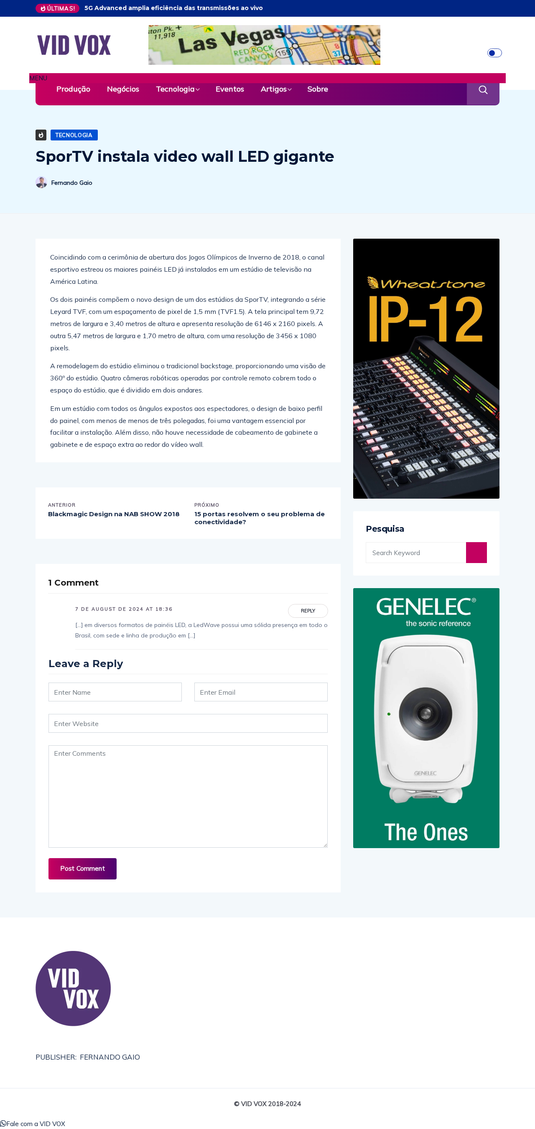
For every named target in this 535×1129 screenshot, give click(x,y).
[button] (267, 78)
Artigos (274, 89)
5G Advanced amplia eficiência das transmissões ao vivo (173, 8)
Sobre (318, 89)
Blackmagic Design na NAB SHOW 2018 (114, 514)
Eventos (230, 89)
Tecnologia (175, 89)
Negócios (123, 89)
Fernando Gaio (71, 182)
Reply (308, 611)
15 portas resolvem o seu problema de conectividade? (259, 518)
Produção (73, 89)
